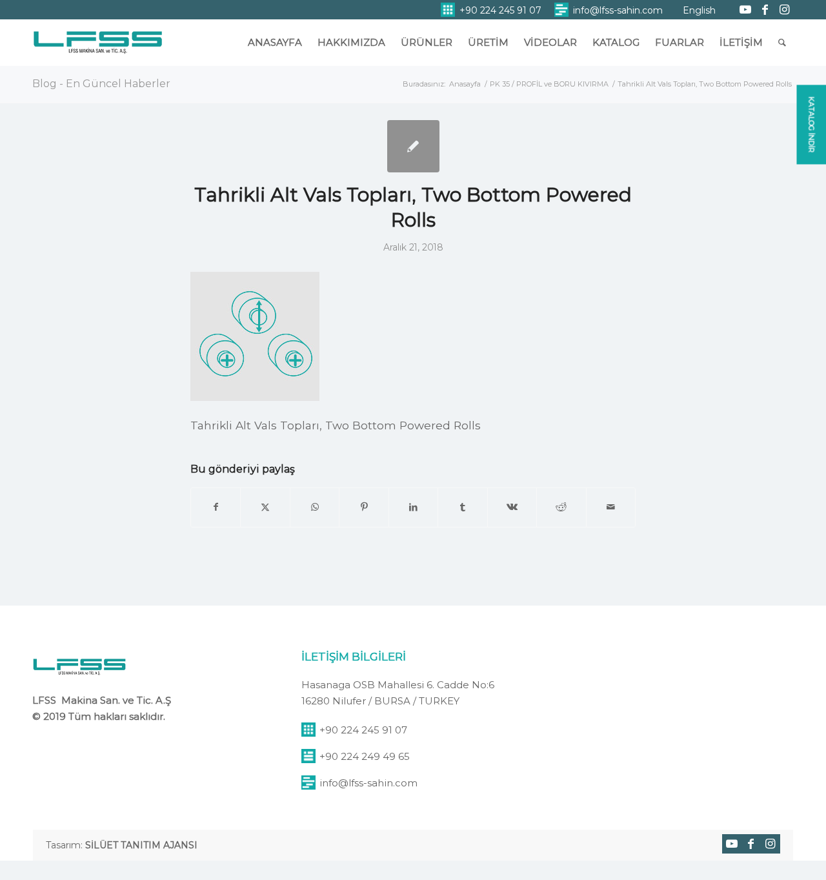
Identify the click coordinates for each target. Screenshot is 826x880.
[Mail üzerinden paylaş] (611, 507)
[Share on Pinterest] (363, 507)
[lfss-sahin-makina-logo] (97, 48)
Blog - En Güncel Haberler (101, 83)
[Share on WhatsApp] (314, 507)
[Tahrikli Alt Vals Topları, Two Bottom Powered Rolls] (413, 146)
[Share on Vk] (512, 507)
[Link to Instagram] (784, 9)
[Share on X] (265, 507)
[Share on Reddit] (561, 507)
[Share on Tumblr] (462, 507)
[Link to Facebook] (764, 9)
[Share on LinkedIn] (413, 507)
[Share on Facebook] (215, 507)
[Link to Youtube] (745, 9)
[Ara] (782, 42)
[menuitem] (491, 10)
